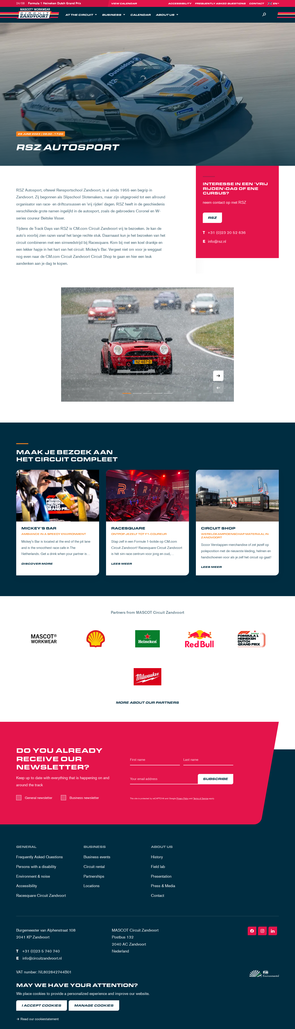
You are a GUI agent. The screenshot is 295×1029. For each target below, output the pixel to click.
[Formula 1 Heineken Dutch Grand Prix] (251, 639)
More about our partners (147, 703)
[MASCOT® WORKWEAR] (44, 639)
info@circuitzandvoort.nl (42, 958)
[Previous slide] (218, 388)
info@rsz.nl (217, 241)
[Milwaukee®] (147, 677)
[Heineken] (147, 639)
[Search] (264, 14)
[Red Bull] (199, 639)
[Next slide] (218, 376)
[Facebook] (252, 931)
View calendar (124, 3)
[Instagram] (262, 931)
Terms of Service (200, 798)
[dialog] (147, 1003)
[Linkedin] (272, 931)
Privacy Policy (182, 798)
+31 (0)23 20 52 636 (227, 232)
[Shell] (96, 639)
